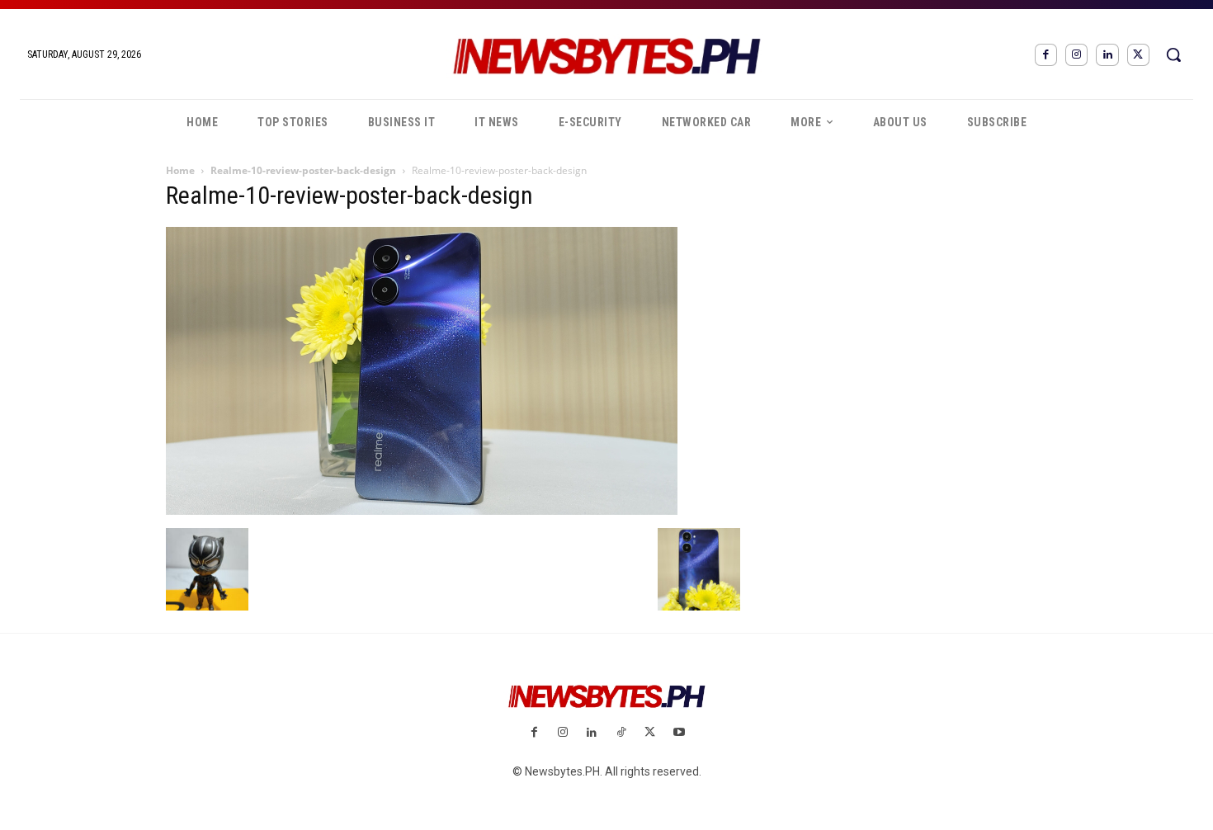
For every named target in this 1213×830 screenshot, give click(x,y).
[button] (1173, 54)
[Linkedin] (1107, 55)
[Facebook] (1046, 55)
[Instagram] (1076, 55)
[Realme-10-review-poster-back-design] (421, 510)
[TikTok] (621, 733)
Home (180, 170)
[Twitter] (1138, 55)
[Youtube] (678, 733)
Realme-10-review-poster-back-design (303, 170)
